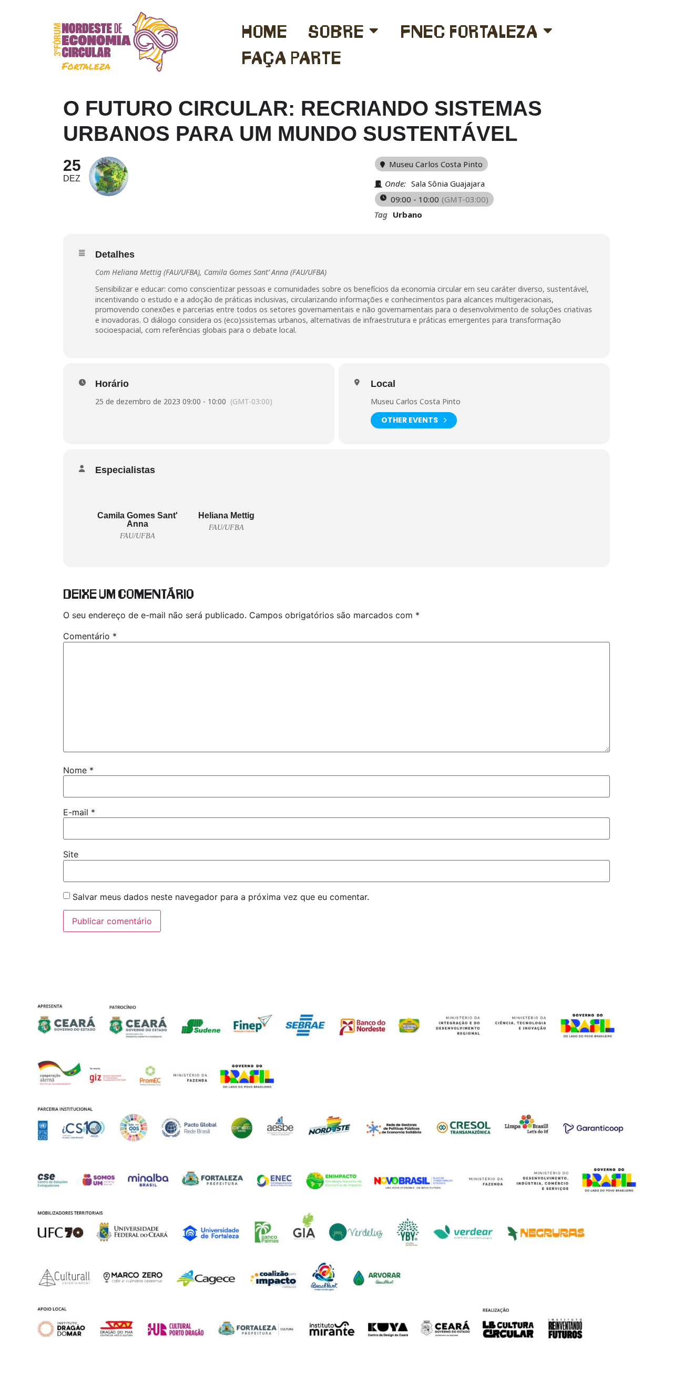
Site (70, 854)
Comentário (90, 636)
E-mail (79, 812)
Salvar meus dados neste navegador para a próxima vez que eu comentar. (221, 897)
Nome (78, 770)
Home (264, 30)
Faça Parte (292, 57)
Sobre (336, 30)
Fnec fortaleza (469, 30)
